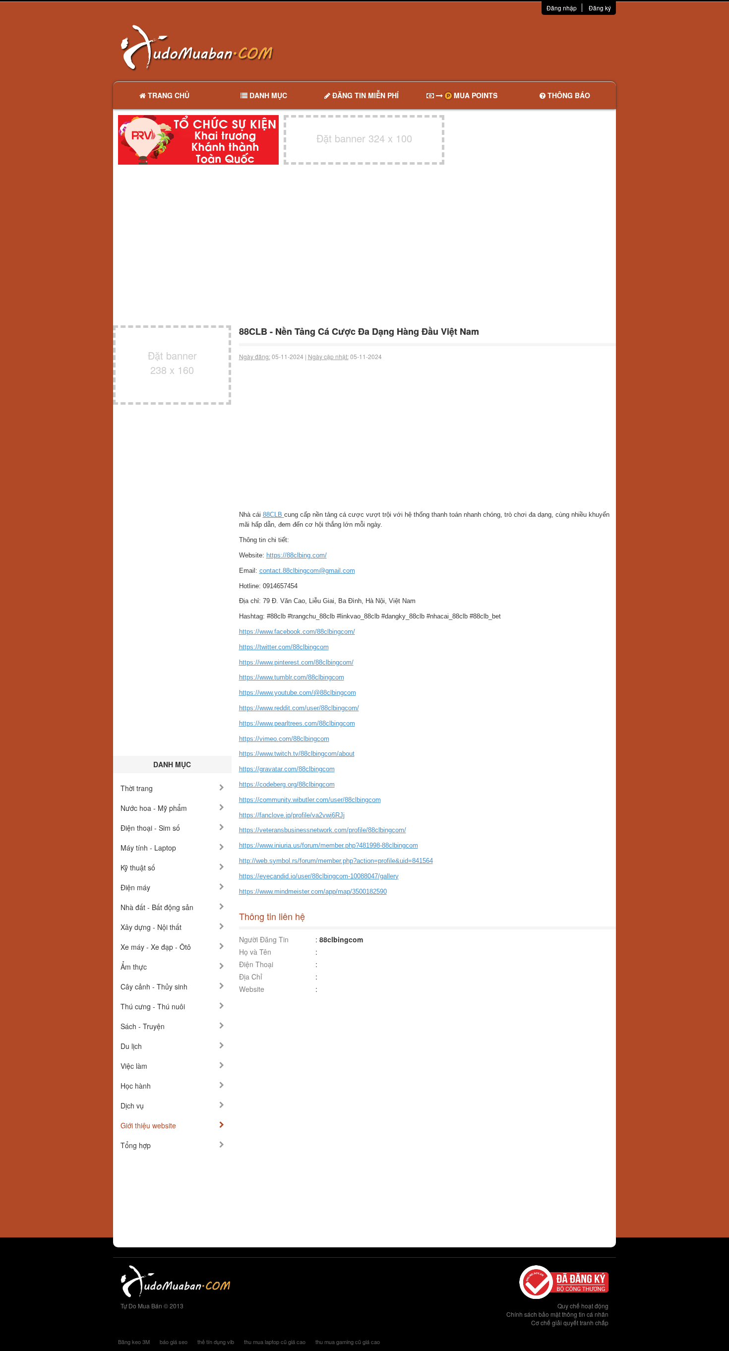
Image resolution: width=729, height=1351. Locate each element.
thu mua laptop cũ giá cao (274, 1342)
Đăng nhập (562, 7)
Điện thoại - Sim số (150, 828)
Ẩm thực (134, 967)
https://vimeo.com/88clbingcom (284, 738)
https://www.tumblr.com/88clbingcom (291, 677)
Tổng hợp (136, 1145)
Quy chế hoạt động (582, 1305)
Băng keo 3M (134, 1342)
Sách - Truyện (143, 1026)
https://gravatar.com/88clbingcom (287, 769)
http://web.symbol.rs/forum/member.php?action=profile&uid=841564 (336, 860)
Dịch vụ (132, 1105)
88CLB (273, 514)
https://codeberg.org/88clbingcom (287, 784)
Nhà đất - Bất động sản (157, 907)
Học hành (136, 1086)
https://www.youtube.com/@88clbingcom (297, 692)
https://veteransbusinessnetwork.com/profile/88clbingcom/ (322, 830)
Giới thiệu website (148, 1125)
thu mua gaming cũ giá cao (347, 1342)
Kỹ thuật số (138, 867)
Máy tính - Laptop (148, 848)
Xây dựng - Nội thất (151, 927)
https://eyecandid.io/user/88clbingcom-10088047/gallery (319, 876)
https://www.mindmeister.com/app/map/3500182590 (313, 891)
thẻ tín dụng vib (215, 1342)
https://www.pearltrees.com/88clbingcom (297, 723)
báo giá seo (173, 1342)
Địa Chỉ (250, 977)
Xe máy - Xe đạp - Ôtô (156, 947)
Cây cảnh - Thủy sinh (154, 986)
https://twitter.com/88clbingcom (284, 647)
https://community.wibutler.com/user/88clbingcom (310, 799)
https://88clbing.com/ (296, 555)
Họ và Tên (255, 952)
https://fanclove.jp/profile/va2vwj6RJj (292, 815)
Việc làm (134, 1066)
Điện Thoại (256, 964)
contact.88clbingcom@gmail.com (307, 570)
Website (251, 989)
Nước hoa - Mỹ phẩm (154, 808)
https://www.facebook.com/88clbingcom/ (297, 631)
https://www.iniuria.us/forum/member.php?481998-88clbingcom (328, 845)
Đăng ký (600, 7)
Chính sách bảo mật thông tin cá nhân (557, 1314)
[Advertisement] (469, 47)
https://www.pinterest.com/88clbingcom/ (296, 662)
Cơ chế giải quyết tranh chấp (569, 1322)
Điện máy (135, 887)
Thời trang (137, 788)
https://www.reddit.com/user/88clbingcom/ (299, 708)
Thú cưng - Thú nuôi (153, 1006)
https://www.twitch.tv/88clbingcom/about (297, 753)
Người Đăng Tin (264, 939)
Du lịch (131, 1046)
